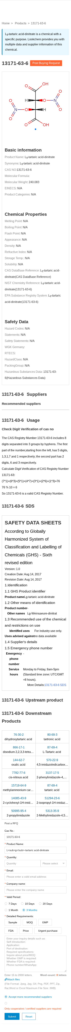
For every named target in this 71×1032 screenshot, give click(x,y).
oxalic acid (18, 762)
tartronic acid (52, 737)
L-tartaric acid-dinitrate (40, 157)
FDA (10, 930)
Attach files (13, 979)
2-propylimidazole (19, 813)
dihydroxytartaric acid (19, 737)
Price (26, 930)
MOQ (30, 922)
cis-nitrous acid (19, 775)
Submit (12, 1016)
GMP (45, 922)
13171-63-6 (24, 169)
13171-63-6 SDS (55, 684)
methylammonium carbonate (21, 788)
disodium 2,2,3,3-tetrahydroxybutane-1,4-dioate (33, 749)
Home (6, 23)
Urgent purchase (48, 930)
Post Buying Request (46, 63)
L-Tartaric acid (52, 749)
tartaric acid (52, 788)
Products (20, 23)
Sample (12, 922)
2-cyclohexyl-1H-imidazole (20, 800)
